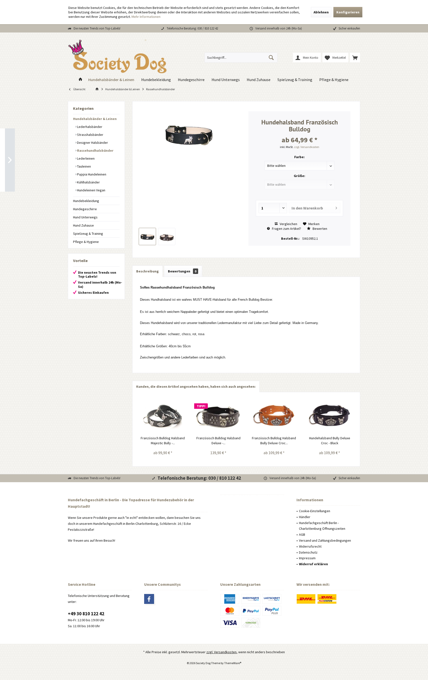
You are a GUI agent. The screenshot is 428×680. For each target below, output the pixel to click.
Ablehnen (321, 12)
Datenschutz (308, 552)
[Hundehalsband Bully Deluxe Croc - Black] (330, 415)
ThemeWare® (232, 663)
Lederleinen (85, 158)
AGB (302, 534)
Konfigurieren (347, 12)
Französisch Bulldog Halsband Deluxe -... (218, 440)
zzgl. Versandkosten (306, 147)
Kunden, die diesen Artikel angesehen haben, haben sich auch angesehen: (196, 386)
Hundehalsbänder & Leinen (95, 119)
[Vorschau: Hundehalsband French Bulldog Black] (147, 236)
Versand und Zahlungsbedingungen (325, 540)
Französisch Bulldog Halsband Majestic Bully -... (163, 440)
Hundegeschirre (85, 209)
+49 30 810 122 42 (86, 614)
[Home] (80, 80)
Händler (304, 517)
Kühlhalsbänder (88, 182)
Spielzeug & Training (88, 233)
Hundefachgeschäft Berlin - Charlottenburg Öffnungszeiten (322, 526)
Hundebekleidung (86, 201)
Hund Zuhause (83, 225)
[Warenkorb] (355, 57)
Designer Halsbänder (92, 142)
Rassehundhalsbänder (94, 150)
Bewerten (319, 228)
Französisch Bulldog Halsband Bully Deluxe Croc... (274, 440)
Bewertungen (182, 271)
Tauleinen (83, 166)
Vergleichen (288, 224)
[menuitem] (355, 57)
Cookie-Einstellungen (314, 511)
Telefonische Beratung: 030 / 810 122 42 (192, 28)
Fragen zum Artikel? (286, 228)
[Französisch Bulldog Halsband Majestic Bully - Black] (163, 415)
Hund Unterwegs (85, 217)
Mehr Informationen (146, 16)
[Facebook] (149, 599)
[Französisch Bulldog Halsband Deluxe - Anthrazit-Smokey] (218, 415)
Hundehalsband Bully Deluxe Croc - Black (329, 440)
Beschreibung (147, 271)
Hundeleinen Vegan (90, 190)
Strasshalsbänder (89, 134)
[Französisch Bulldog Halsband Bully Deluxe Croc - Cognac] (274, 415)
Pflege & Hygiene (86, 241)
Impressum (307, 558)
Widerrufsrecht (310, 546)
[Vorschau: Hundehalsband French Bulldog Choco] (166, 236)
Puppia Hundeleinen (91, 174)
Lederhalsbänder (89, 126)
